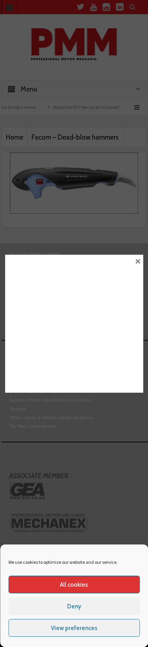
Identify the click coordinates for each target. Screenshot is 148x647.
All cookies (74, 584)
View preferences (74, 628)
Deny (74, 606)
